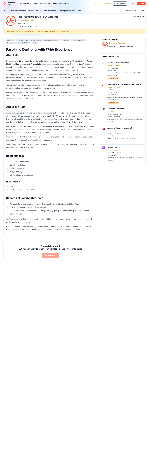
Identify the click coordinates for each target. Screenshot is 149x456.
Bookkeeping (111, 73)
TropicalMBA (36, 64)
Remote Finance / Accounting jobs (66, 249)
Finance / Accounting (57, 31)
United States (33, 26)
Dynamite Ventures (26, 20)
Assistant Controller (115, 109)
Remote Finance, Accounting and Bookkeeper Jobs (62, 11)
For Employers (120, 3)
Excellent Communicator (51, 40)
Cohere (110, 112)
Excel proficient (116, 138)
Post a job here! (101, 3)
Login (132, 3)
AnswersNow (112, 150)
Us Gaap (132, 138)
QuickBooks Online (24, 43)
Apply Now (52, 255)
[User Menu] (91, 3)
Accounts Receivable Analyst (119, 128)
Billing (109, 138)
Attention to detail (22, 40)
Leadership (81, 40)
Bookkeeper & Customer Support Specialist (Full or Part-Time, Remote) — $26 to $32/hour (125, 84)
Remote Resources (61, 3)
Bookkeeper (122, 97)
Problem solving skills (134, 73)
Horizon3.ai (111, 131)
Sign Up (141, 3)
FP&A (73, 40)
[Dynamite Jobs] (4, 11)
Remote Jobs (25, 3)
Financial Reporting (121, 119)
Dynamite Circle (76, 64)
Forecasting (65, 40)
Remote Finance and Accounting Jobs (25, 11)
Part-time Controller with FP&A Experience (38, 17)
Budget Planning (36, 40)
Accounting (10, 40)
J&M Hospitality (113, 65)
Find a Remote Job (42, 3)
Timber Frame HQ (113, 87)
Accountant (112, 147)
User (83, 3)
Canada (109, 116)
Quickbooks (125, 138)
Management (11, 43)
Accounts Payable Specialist (119, 62)
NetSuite (137, 119)
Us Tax (35, 43)
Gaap (126, 157)
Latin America (22, 26)
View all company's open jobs (121, 46)
